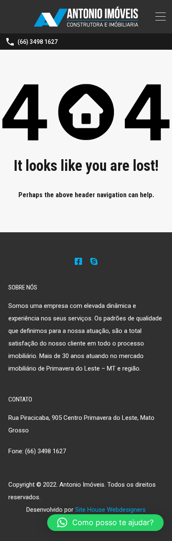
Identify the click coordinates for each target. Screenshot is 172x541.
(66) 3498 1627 (38, 41)
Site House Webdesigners (110, 509)
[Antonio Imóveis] (86, 23)
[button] (105, 522)
